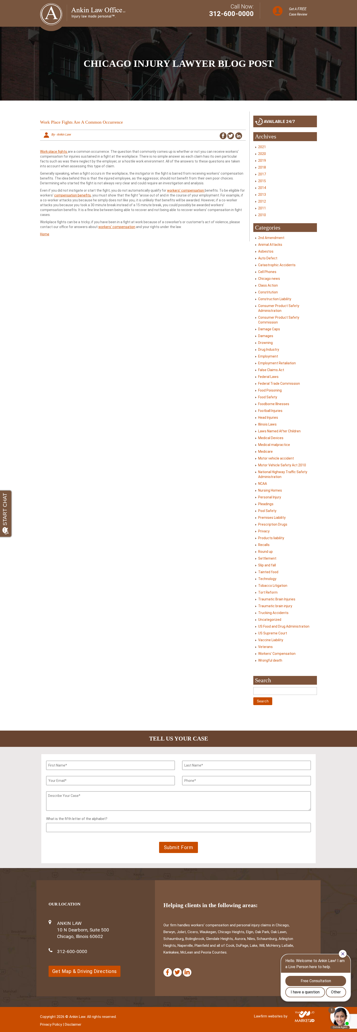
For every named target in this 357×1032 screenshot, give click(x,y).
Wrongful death (270, 660)
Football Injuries (270, 411)
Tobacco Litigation (272, 586)
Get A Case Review (298, 11)
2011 (262, 208)
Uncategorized (269, 620)
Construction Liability (274, 299)
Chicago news (269, 279)
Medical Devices (270, 438)
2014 (262, 188)
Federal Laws (268, 377)
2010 (262, 215)
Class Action (268, 285)
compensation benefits (72, 195)
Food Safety (267, 397)
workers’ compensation (186, 190)
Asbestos (265, 251)
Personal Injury (269, 497)
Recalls (264, 545)
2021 (262, 147)
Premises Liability (272, 518)
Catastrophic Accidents (277, 265)
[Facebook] (167, 972)
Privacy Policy (51, 1024)
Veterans (265, 647)
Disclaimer (73, 1024)
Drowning (265, 343)
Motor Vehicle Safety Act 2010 (282, 465)
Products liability (271, 538)
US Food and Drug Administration (283, 626)
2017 (262, 174)
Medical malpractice (274, 445)
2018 (262, 167)
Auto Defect (267, 258)
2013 (262, 194)
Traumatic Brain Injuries (276, 599)
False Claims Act (271, 370)
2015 (262, 181)
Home (44, 234)
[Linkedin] (187, 972)
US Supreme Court (272, 633)
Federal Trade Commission (279, 383)
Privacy (264, 531)
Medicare (265, 451)
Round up (265, 552)
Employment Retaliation (277, 363)
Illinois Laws (267, 424)
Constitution (268, 292)
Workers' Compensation (277, 654)
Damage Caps (269, 329)
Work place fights (54, 152)
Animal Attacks (270, 245)
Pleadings (265, 504)
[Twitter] (177, 972)
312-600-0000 (231, 14)
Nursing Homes (270, 490)
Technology (267, 579)
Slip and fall (267, 565)
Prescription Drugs (272, 524)
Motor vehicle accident (276, 458)
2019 (262, 160)
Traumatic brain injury (275, 606)
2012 (262, 201)
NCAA (262, 484)
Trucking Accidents (273, 613)
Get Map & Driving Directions (84, 971)
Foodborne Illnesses (273, 404)
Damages (265, 336)
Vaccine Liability (270, 640)
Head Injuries (268, 417)
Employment (268, 356)
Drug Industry (268, 349)
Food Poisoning (270, 390)
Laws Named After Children (279, 431)
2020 (262, 154)
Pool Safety (267, 511)
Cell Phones (267, 272)
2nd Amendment (271, 238)
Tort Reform (268, 592)
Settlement (267, 558)
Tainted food (268, 572)
